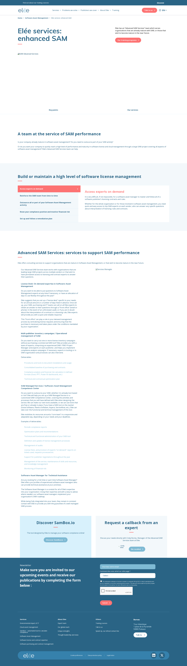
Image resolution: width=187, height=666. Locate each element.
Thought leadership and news (68, 635)
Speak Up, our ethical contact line (107, 631)
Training (115, 10)
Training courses (101, 623)
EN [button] (163, 10)
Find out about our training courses (36, 3)
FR (162, 14)
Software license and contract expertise (34, 640)
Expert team (62, 623)
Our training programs (127, 40)
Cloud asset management (29, 627)
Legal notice (110, 655)
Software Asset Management (36, 18)
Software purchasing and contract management (36, 644)
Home (20, 18)
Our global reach (63, 627)
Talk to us (148, 10)
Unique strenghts (64, 631)
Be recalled (136, 549)
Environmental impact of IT (29, 623)
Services (55, 10)
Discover (160, 3)
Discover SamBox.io (54, 540)
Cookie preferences (76, 655)
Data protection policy (95, 655)
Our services (132, 110)
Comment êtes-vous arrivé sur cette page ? (115, 571)
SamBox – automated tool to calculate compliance (33, 631)
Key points (53, 110)
